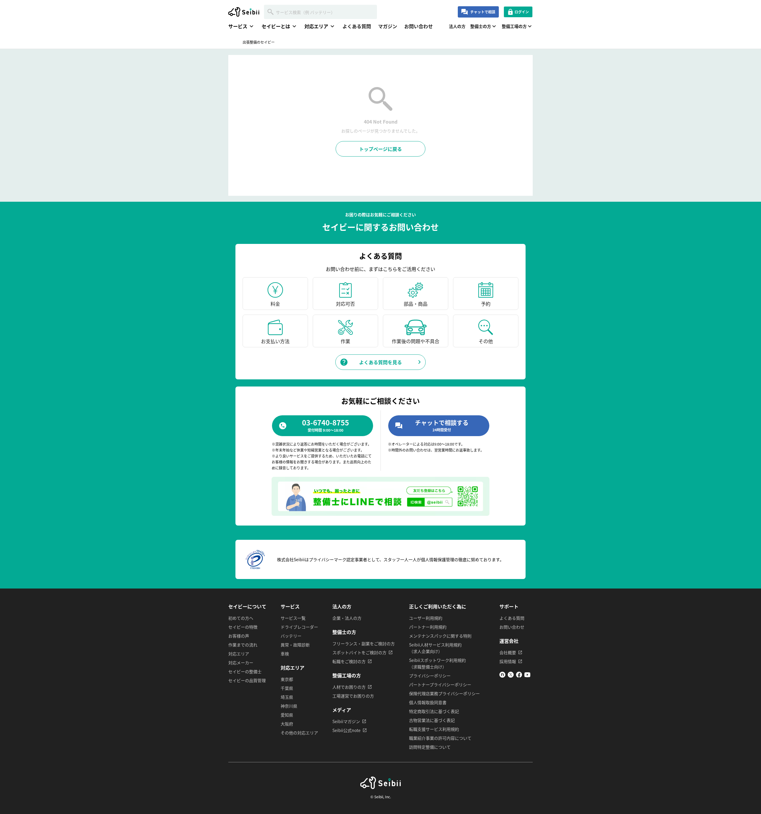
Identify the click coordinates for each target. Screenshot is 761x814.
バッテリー (291, 636)
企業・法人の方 (346, 618)
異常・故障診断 (295, 645)
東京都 (287, 679)
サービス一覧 (293, 618)
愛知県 (287, 715)
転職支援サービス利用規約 (434, 729)
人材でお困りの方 (349, 687)
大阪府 (287, 724)
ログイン (522, 11)
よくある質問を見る (380, 362)
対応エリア (238, 654)
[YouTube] (527, 676)
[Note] (502, 676)
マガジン (387, 26)
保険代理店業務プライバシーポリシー (444, 693)
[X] (511, 676)
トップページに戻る (380, 148)
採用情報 (507, 661)
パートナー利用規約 (427, 627)
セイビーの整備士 (245, 671)
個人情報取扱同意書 (427, 702)
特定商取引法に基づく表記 (434, 711)
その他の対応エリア (299, 733)
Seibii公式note (346, 730)
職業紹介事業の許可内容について (440, 738)
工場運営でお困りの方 (353, 696)
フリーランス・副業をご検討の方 (363, 643)
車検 (285, 654)
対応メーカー (240, 662)
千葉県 (287, 688)
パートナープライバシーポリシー (440, 684)
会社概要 (507, 652)
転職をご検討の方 (349, 661)
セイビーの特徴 (242, 627)
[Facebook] (519, 676)
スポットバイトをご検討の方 (359, 652)
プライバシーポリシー (430, 676)
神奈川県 (289, 706)
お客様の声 (238, 636)
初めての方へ (240, 618)
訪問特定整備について (430, 747)
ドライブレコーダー (299, 627)
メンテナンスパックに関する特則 (440, 636)
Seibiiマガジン (346, 721)
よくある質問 (356, 26)
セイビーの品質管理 (247, 680)
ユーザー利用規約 (425, 618)
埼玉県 (287, 697)
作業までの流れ (242, 645)
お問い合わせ (418, 26)
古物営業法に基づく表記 (432, 720)
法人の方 (457, 26)
